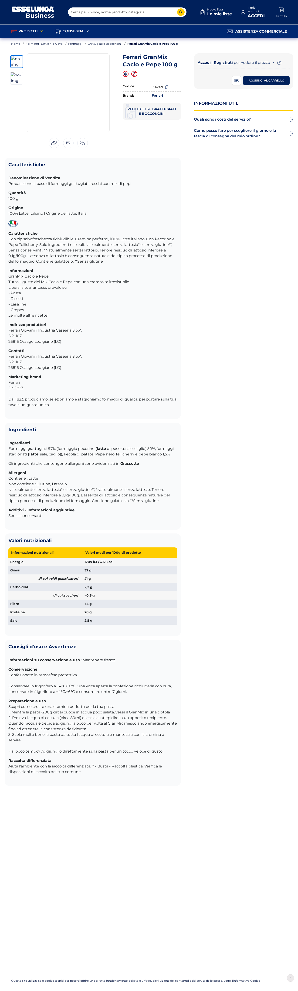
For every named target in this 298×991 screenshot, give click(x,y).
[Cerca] (181, 12)
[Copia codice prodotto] (166, 87)
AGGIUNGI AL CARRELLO (266, 80)
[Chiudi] (290, 978)
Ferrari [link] (157, 95)
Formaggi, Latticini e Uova (44, 43)
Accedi (204, 62)
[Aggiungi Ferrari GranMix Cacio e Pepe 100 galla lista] (236, 80)
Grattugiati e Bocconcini (105, 43)
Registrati (223, 62)
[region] (126, 74)
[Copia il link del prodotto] (54, 143)
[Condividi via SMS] (82, 143)
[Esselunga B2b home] (33, 12)
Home (15, 43)
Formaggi (75, 43)
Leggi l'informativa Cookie (242, 980)
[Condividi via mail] (68, 143)
